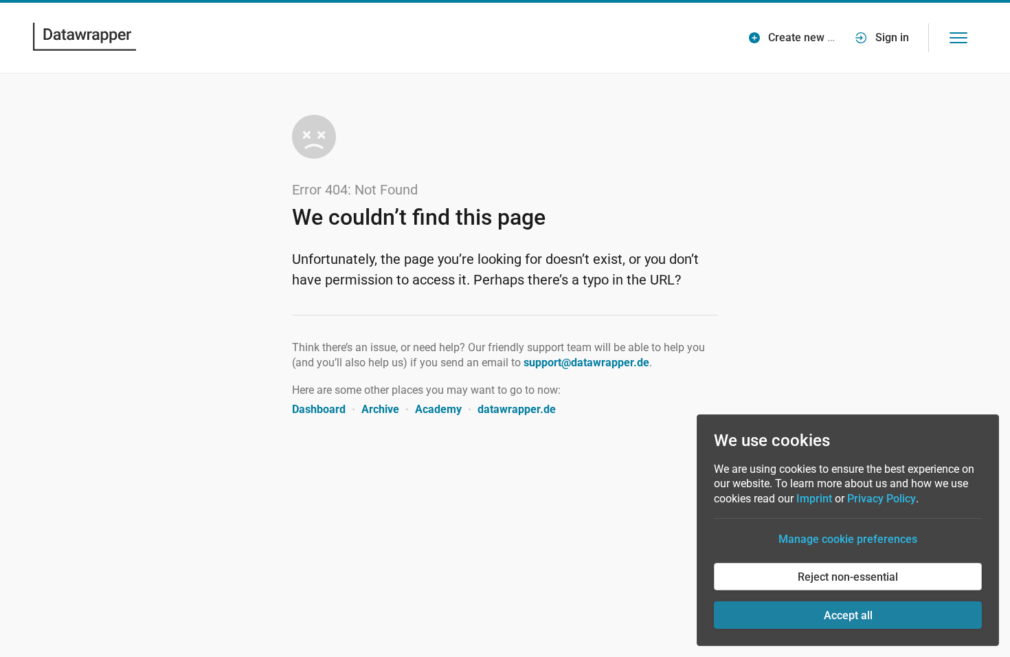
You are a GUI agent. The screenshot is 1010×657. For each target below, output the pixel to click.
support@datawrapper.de (586, 362)
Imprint (814, 498)
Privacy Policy (881, 498)
